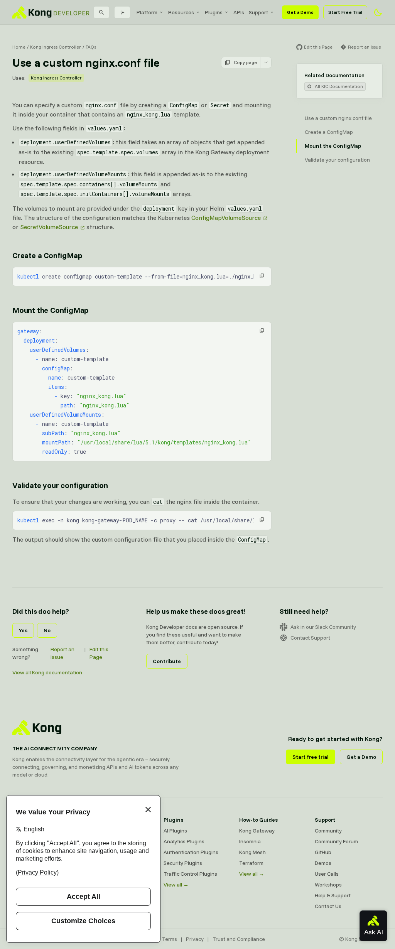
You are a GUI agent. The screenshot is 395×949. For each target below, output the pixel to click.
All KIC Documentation (339, 86)
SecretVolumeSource (49, 227)
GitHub (323, 852)
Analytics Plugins (184, 841)
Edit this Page (98, 653)
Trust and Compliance (239, 938)
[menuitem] (150, 12)
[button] (262, 275)
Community (328, 830)
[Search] (101, 12)
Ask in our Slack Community (323, 626)
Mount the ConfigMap (50, 310)
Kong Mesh (252, 852)
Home (18, 47)
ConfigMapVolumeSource (226, 217)
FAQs (91, 47)
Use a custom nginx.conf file (338, 118)
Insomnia (250, 841)
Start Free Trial (345, 12)
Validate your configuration (60, 485)
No (47, 630)
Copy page (245, 62)
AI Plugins (175, 830)
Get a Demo (300, 12)
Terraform (251, 863)
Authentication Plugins (191, 852)
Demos (323, 863)
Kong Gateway (257, 830)
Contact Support (310, 637)
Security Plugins (183, 863)
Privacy (195, 938)
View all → (176, 884)
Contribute (167, 661)
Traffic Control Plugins (190, 873)
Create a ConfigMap (47, 255)
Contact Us (328, 906)
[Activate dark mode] (378, 12)
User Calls (327, 873)
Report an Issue (62, 653)
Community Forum (336, 841)
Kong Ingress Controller (55, 47)
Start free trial (310, 756)
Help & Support (333, 895)
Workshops (328, 884)
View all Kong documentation (47, 672)
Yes (23, 630)
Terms (169, 938)
